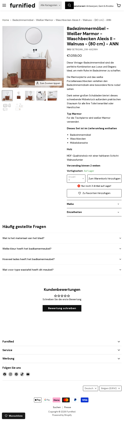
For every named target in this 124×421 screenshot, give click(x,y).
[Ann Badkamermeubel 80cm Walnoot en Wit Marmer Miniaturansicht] (52, 96)
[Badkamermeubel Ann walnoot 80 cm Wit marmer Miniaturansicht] (30, 96)
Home (5, 20)
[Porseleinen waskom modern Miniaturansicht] (41, 96)
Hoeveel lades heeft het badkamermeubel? (28, 259)
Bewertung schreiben (62, 308)
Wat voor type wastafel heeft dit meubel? (27, 269)
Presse (67, 407)
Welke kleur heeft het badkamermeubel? (26, 248)
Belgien (109, 388)
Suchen (57, 407)
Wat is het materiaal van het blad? (23, 238)
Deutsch (89, 388)
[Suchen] (69, 5)
